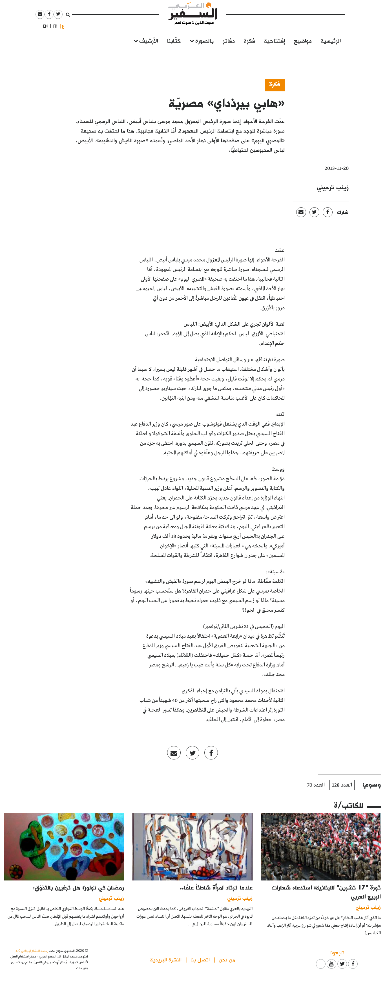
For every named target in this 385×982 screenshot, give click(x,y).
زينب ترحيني (333, 187)
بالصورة (204, 40)
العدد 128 (342, 785)
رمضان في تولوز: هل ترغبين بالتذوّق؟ (78, 887)
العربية (63, 26)
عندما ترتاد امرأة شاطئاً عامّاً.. (216, 887)
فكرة (249, 40)
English (44, 26)
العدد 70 (316, 785)
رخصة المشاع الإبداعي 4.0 (32, 950)
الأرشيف (148, 40)
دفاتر (229, 40)
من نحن (227, 959)
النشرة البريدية (166, 959)
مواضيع (303, 40)
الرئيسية (331, 40)
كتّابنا (174, 40)
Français (53, 26)
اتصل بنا (200, 959)
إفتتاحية (274, 40)
